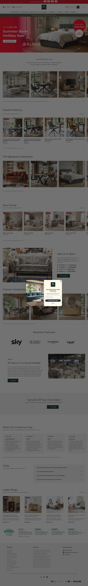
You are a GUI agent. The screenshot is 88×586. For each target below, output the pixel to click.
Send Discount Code (53, 300)
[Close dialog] (60, 281)
